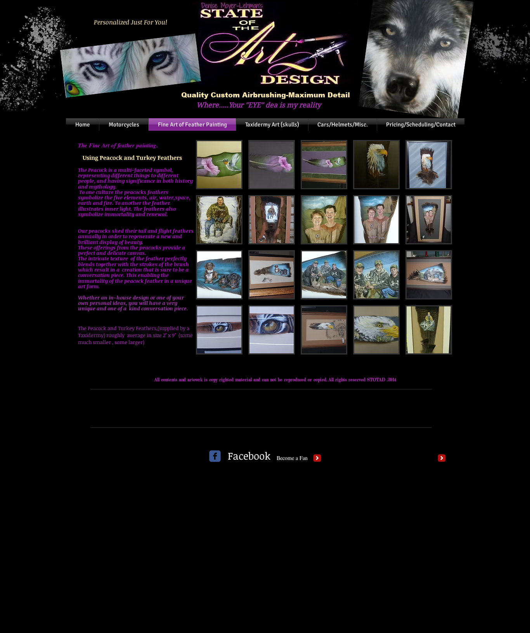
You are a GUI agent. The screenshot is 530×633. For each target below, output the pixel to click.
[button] (219, 164)
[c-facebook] (215, 456)
